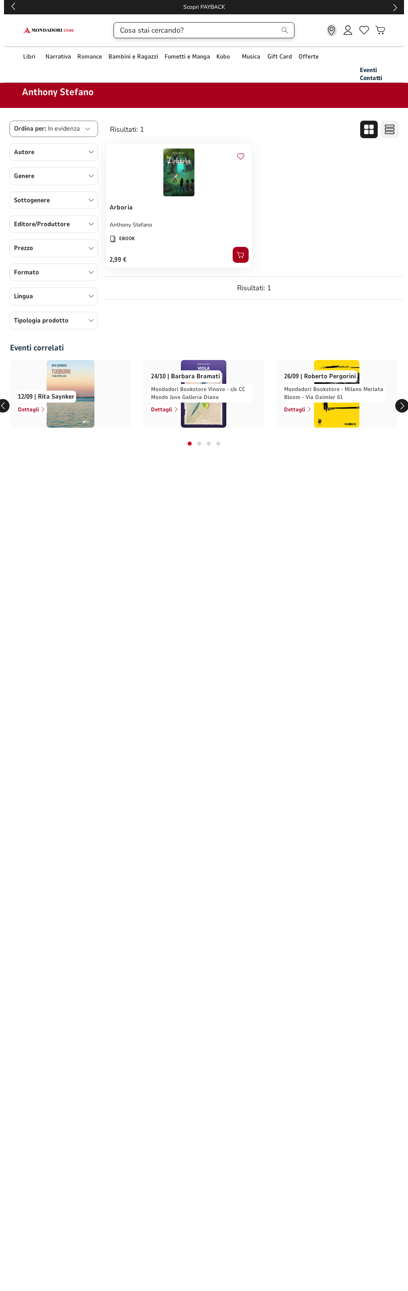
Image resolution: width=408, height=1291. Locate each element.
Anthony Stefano (131, 225)
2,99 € (118, 259)
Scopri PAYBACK (204, 7)
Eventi (368, 70)
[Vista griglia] (369, 129)
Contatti (371, 78)
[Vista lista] (389, 129)
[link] (332, 30)
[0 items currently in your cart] (380, 30)
